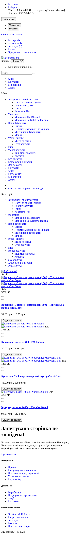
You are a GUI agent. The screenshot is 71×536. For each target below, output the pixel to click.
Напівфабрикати (17, 123)
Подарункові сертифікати (22, 495)
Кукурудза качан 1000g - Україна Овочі (24, 407)
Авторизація (15, 43)
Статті (11, 87)
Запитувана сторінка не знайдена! (27, 188)
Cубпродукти (22, 144)
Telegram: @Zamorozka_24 (49, 10)
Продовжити (8, 454)
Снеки (18, 126)
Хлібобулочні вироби (20, 161)
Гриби (18, 108)
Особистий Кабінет (19, 514)
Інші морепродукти (25, 153)
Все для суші (15, 158)
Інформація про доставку (22, 470)
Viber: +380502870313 (20, 10)
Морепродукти (16, 150)
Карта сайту (14, 173)
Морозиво (13, 114)
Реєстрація (14, 40)
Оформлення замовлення (22, 52)
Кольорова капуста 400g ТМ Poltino (22, 342)
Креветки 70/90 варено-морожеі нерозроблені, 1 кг (31, 376)
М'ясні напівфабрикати (28, 132)
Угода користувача (18, 476)
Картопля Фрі (22, 111)
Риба (10, 147)
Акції (11, 78)
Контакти (13, 81)
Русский (13, 28)
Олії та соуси (15, 164)
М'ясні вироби (16, 138)
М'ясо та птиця (23, 141)
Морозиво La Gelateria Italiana (31, 120)
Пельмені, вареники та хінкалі (32, 129)
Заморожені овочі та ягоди (23, 99)
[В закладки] (2, 296)
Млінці (18, 135)
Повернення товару (19, 526)
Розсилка (13, 523)
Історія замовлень (18, 517)
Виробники (14, 84)
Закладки (13, 520)
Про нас (12, 467)
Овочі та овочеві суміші (28, 102)
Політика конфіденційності (23, 473)
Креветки (20, 155)
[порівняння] (2, 299)
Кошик (12, 49)
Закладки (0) (15, 46)
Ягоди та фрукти (24, 105)
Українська (14, 25)
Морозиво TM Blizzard (27, 117)
